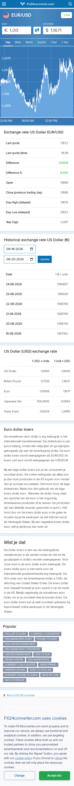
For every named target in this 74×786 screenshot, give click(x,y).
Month (29, 42)
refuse (59, 758)
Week (18, 42)
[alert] (37, 741)
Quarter (41, 42)
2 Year (65, 42)
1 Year (54, 42)
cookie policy (23, 758)
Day (8, 42)
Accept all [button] (53, 775)
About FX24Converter (21, 695)
